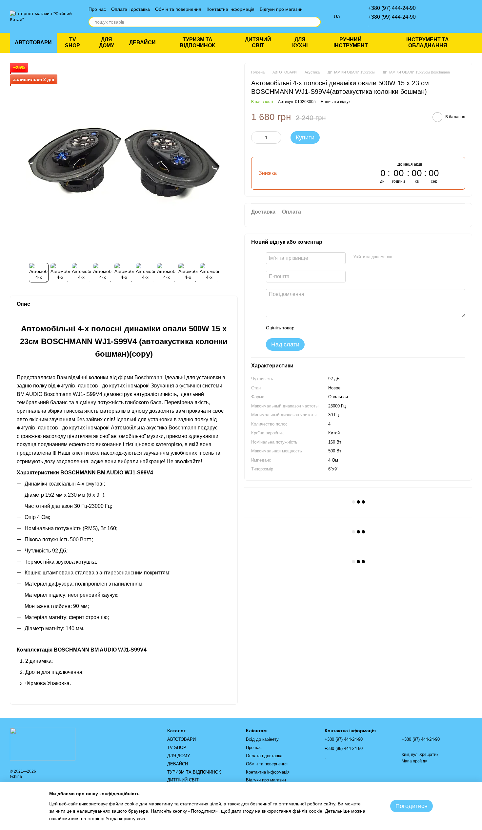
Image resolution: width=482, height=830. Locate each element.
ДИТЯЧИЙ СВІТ (258, 42)
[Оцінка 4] (336, 328)
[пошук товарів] (315, 22)
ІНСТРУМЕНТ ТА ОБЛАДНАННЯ (427, 42)
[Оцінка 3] (326, 328)
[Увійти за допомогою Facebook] (399, 257)
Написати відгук (335, 101)
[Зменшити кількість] (256, 137)
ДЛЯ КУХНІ (300, 42)
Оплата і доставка (130, 9)
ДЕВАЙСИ (142, 42)
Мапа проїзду (414, 761)
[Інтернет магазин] (42, 743)
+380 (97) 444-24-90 (392, 8)
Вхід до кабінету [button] (262, 739)
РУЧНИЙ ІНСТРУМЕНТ (350, 42)
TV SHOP (72, 42)
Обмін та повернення (178, 9)
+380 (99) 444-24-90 (392, 17)
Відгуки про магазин (281, 9)
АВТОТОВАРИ (33, 42)
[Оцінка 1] (305, 328)
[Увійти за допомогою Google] (410, 257)
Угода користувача (125, 818)
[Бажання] (433, 16)
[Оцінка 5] (347, 328)
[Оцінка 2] (316, 328)
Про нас (97, 9)
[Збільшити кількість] (276, 137)
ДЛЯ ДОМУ (106, 42)
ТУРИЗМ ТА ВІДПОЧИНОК (197, 42)
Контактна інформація (230, 9)
